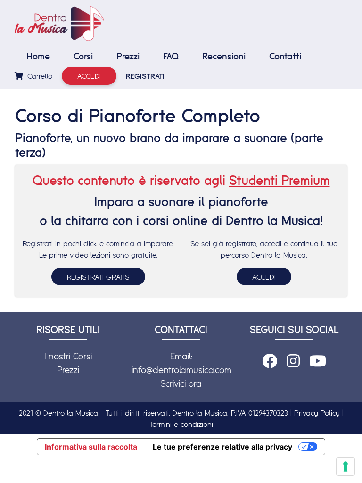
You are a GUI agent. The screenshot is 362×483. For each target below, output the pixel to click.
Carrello (38, 76)
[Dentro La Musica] (59, 23)
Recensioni (224, 56)
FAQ (171, 56)
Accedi (89, 76)
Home (38, 56)
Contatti (285, 56)
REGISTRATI (145, 76)
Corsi (83, 56)
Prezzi (128, 56)
